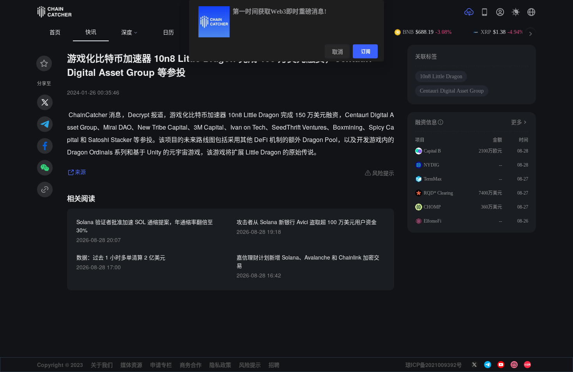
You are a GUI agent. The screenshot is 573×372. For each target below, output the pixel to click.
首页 (55, 32)
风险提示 (250, 364)
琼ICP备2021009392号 (433, 364)
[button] (531, 12)
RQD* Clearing (438, 193)
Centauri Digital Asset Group (452, 91)
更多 (516, 122)
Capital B (432, 151)
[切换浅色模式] (515, 12)
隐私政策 (220, 364)
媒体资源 (131, 364)
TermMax (433, 179)
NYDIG (431, 165)
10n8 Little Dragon (441, 76)
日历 (168, 32)
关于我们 (102, 364)
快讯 (90, 32)
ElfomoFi (432, 221)
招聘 (274, 364)
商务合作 (191, 364)
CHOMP (432, 207)
